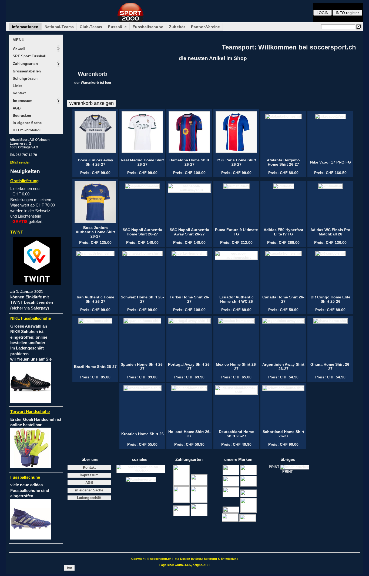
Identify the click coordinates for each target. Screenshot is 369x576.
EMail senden (20, 162)
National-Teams (59, 27)
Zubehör (177, 27)
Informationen (25, 27)
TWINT (16, 232)
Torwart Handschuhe (30, 411)
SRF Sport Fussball (29, 56)
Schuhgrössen (25, 78)
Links (17, 86)
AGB (16, 108)
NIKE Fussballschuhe (30, 318)
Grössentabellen (26, 71)
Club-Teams (91, 27)
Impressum (22, 101)
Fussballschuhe (148, 27)
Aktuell (18, 48)
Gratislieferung (24, 181)
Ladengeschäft (89, 498)
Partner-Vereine (205, 27)
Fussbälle (117, 27)
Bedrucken (21, 116)
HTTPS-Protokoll (27, 130)
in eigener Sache (27, 123)
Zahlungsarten (25, 64)
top (69, 568)
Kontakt (19, 93)
